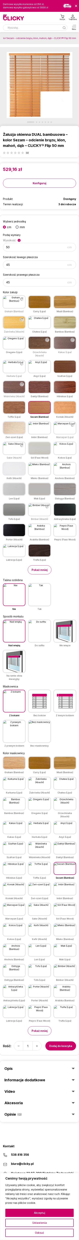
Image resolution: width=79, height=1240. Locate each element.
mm (22, 227)
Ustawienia (39, 1222)
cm (9, 227)
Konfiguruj (39, 183)
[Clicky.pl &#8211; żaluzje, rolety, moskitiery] (13, 17)
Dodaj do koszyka (60, 1045)
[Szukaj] (64, 28)
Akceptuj (39, 1212)
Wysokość (9, 240)
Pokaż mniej (40, 569)
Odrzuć (39, 1232)
